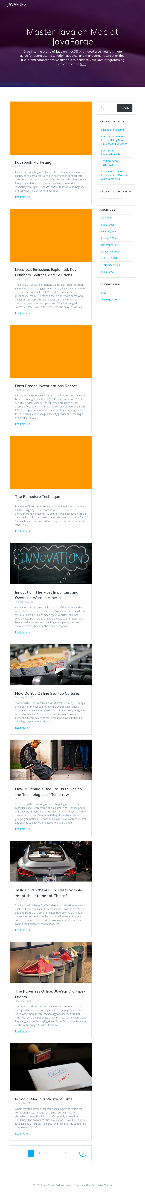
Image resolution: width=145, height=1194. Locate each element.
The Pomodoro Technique (37, 496)
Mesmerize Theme (101, 1185)
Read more (21, 196)
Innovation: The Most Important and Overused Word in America (115, 175)
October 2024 (109, 258)
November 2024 (110, 251)
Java (17, 4)
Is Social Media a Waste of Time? (44, 1099)
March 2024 (108, 271)
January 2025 (108, 238)
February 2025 (109, 231)
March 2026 (108, 224)
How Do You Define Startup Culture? (47, 693)
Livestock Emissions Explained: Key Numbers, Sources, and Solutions (115, 140)
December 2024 (110, 244)
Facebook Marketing (33, 162)
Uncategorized (109, 299)
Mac (83, 64)
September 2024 (110, 265)
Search (125, 108)
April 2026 (106, 218)
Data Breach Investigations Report (46, 385)
